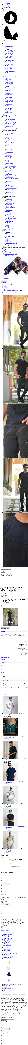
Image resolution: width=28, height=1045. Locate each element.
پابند (7, 141)
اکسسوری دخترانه (10, 236)
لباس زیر (8, 61)
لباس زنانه (8, 44)
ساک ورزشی (9, 97)
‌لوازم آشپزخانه (9, 214)
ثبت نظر (17, 866)
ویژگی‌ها (3, 662)
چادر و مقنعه (9, 54)
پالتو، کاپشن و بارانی (11, 51)
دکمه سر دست (9, 163)
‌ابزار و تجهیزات (9, 221)
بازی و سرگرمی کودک (11, 243)
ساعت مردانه (9, 150)
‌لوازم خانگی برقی (10, 207)
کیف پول (8, 91)
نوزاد (7, 240)
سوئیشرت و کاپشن (10, 71)
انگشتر (8, 134)
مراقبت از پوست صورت (12, 178)
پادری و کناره (9, 227)
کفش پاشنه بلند (10, 80)
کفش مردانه (9, 98)
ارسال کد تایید (4, 1020)
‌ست (7, 146)
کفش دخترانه (9, 234)
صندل (7, 86)
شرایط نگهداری (4, 680)
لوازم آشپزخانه (6, 941)
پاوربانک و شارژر (10, 127)
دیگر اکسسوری (10, 157)
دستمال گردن (9, 161)
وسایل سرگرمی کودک (11, 245)
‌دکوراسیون (9, 199)
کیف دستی (8, 93)
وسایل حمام (9, 205)
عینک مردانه (9, 156)
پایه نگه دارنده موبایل (11, 124)
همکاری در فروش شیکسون (10, 953)
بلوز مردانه (8, 66)
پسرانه (7, 237)
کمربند (7, 160)
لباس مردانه (9, 62)
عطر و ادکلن (9, 164)
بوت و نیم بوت (9, 82)
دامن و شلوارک (9, 60)
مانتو (7, 49)
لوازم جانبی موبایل (10, 123)
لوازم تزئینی (9, 200)
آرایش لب (8, 172)
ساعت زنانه (9, 149)
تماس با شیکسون (7, 958)
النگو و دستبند (9, 138)
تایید (2, 1028)
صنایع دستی (9, 201)
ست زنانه (8, 57)
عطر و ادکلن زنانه (10, 167)
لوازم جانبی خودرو (10, 117)
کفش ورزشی (9, 83)
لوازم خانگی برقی (7, 939)
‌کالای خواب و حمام (10, 203)
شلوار (7, 72)
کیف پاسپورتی (9, 95)
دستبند (7, 144)
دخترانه (8, 232)
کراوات (8, 159)
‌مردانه (7, 185)
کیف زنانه (8, 89)
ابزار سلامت (9, 183)
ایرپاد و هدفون (9, 126)
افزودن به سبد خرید (5, 628)
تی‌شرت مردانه (9, 64)
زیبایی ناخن (9, 174)
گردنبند (8, 139)
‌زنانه (7, 171)
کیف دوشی (9, 94)
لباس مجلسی (9, 46)
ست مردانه (9, 73)
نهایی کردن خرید (14, 883)
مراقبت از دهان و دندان (11, 179)
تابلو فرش (8, 226)
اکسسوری (8, 182)
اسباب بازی (9, 244)
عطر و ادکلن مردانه (11, 166)
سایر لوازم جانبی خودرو (12, 122)
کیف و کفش (6, 942)
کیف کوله (8, 90)
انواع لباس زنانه (7, 945)
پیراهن (7, 65)
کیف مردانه (9, 108)
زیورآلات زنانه (9, 133)
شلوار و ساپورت (10, 55)
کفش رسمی (9, 84)
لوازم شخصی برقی (10, 181)
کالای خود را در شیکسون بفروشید (11, 951)
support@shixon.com (8, 988)
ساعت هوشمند (9, 152)
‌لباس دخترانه (9, 233)
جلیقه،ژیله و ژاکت (10, 69)
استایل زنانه (9, 252)
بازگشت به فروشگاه (5, 883)
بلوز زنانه (8, 47)
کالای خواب (9, 204)
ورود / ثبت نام (10, 4)
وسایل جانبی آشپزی (11, 218)
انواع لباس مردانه (7, 934)
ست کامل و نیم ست (11, 135)
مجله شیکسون (6, 950)
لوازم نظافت (9, 210)
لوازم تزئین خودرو (10, 120)
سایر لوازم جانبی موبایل (12, 128)
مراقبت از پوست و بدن (11, 175)
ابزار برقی (8, 222)
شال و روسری (9, 53)
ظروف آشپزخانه (10, 216)
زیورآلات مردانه (10, 142)
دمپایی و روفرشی (10, 87)
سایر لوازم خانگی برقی (11, 212)
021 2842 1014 (6, 985)
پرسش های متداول (7, 957)
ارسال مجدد (6, 1028)
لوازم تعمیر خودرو (10, 119)
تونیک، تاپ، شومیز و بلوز (12, 58)
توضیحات (3, 631)
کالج (7, 102)
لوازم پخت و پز (9, 208)
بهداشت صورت (10, 186)
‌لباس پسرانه (9, 238)
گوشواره (8, 137)
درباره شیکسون (7, 949)
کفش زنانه (8, 79)
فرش (7, 225)
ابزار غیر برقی (9, 223)
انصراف (13, 866)
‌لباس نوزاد (8, 241)
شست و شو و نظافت (11, 219)
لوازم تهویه (8, 211)
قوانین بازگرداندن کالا (8, 955)
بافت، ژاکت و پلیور (10, 50)
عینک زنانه (8, 155)
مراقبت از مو (9, 177)
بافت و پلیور (9, 68)
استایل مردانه (9, 255)
